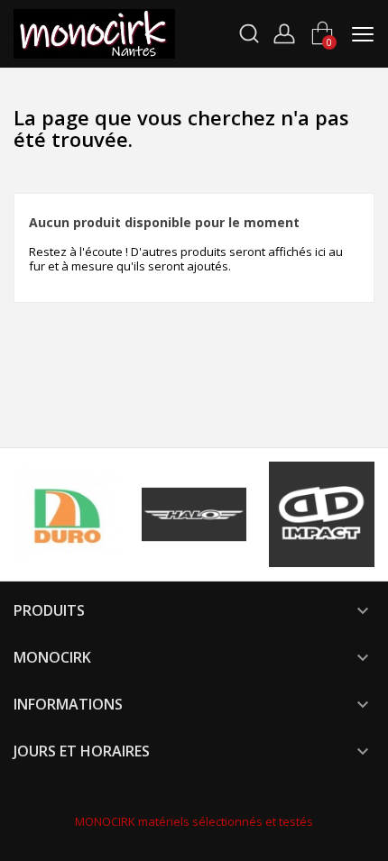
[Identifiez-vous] (284, 31)
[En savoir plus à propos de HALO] (194, 514)
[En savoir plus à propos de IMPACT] (321, 514)
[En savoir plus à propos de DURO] (66, 514)
